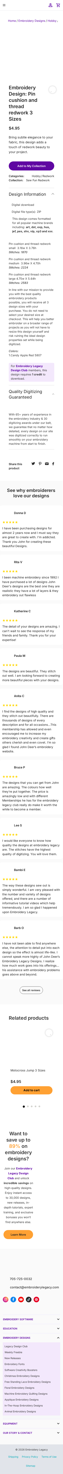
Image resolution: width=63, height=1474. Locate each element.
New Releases (13, 1358)
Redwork (48, 176)
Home (12, 20)
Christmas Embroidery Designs (22, 1375)
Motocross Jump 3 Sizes (27, 1070)
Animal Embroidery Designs (20, 1411)
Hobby (52, 20)
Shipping (13, 1456)
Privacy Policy (30, 1456)
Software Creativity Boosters (21, 1369)
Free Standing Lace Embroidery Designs (28, 1381)
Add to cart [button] (31, 1090)
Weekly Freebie (13, 1352)
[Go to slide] (24, 1106)
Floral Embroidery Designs (19, 1387)
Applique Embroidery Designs (21, 1399)
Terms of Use (49, 1456)
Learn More (18, 1234)
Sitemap (30, 1465)
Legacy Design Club (16, 1346)
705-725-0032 (21, 1279)
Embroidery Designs (31, 20)
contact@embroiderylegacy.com (34, 1287)
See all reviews (31, 990)
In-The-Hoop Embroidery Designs (24, 1405)
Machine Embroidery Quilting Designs (26, 1393)
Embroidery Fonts (14, 1364)
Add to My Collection (31, 166)
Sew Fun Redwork (38, 180)
